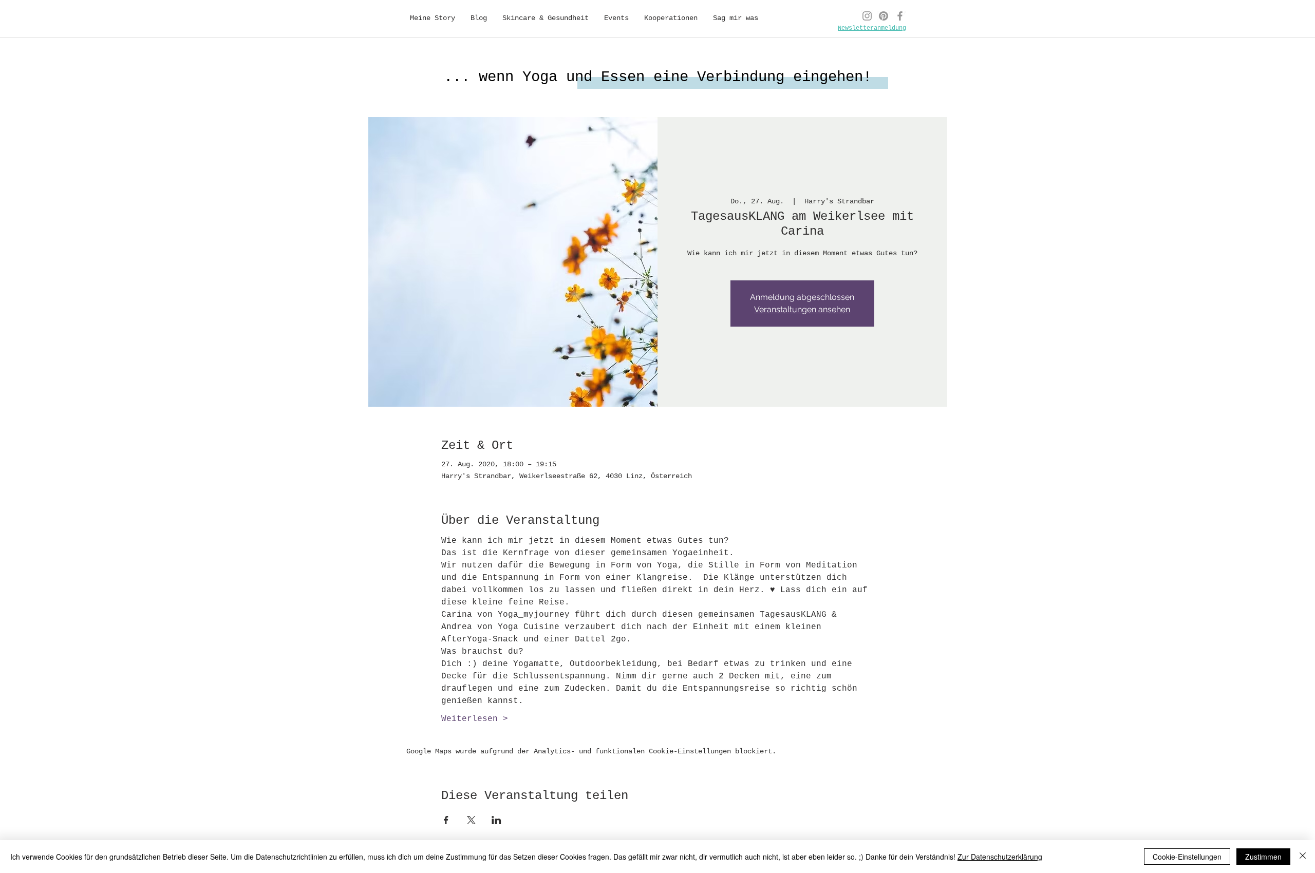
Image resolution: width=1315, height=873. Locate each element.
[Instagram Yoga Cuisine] (867, 16)
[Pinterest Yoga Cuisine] (883, 16)
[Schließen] (1303, 856)
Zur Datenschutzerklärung (999, 856)
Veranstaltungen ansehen (802, 309)
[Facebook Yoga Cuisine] (900, 16)
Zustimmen (1263, 856)
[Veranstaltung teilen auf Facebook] (446, 820)
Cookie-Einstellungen (1187, 856)
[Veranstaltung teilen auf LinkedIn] (496, 820)
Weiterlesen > (474, 719)
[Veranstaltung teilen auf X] (471, 820)
